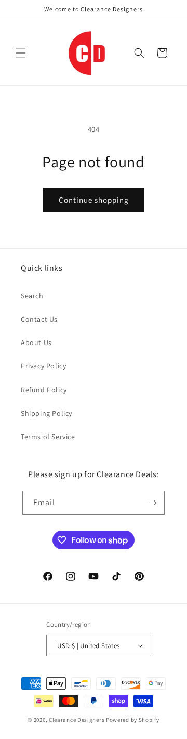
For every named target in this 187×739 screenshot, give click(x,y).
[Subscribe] (152, 503)
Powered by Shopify (132, 719)
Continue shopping (94, 200)
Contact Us (39, 319)
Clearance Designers (76, 719)
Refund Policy (44, 389)
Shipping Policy (46, 413)
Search (32, 295)
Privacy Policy (43, 366)
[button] (20, 53)
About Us (36, 342)
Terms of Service (48, 436)
